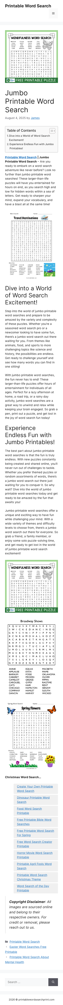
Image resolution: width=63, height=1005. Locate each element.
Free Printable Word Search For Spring (35, 833)
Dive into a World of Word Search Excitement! (29, 138)
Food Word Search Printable (29, 811)
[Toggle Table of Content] (50, 131)
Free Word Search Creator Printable (34, 844)
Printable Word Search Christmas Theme (32, 877)
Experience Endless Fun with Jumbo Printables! (32, 146)
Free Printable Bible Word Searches (34, 822)
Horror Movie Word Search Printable (35, 855)
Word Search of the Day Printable (33, 888)
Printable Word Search (28, 5)
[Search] (53, 982)
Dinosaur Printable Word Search (33, 800)
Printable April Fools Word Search (34, 866)
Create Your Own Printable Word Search (35, 789)
